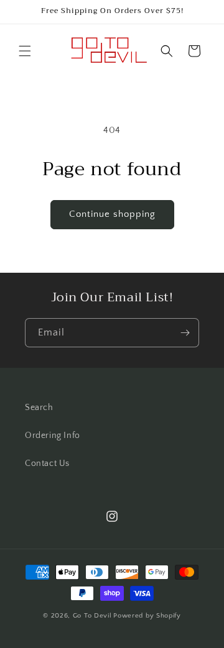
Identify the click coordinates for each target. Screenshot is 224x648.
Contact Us (47, 463)
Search (39, 408)
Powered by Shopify (147, 615)
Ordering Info (52, 435)
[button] (25, 51)
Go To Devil (92, 615)
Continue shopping (112, 214)
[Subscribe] (184, 332)
